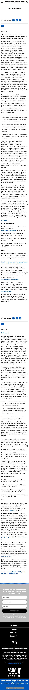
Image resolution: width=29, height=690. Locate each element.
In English (4, 220)
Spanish (12, 510)
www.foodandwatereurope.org (10, 279)
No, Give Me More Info (18, 688)
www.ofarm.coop (6, 291)
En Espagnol (4, 333)
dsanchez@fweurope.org (8, 230)
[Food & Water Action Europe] (15, 1)
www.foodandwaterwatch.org (14, 663)
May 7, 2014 (4, 31)
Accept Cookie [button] (9, 688)
